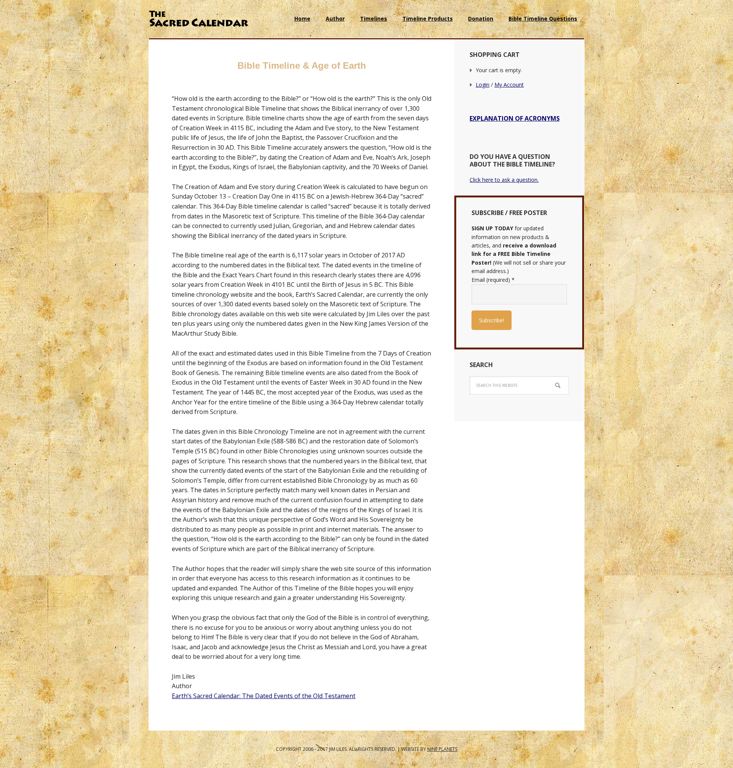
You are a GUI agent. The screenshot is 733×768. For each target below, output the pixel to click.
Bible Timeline (198, 19)
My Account (509, 84)
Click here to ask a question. (504, 179)
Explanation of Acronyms (515, 118)
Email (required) (493, 279)
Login (482, 84)
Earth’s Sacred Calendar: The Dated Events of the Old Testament (263, 696)
